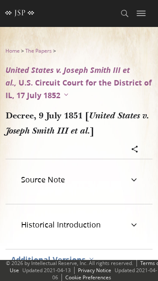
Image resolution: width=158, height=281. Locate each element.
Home (12, 50)
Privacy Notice (94, 270)
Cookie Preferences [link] (88, 277)
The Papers (38, 50)
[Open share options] (135, 150)
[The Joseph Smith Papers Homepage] (20, 13)
